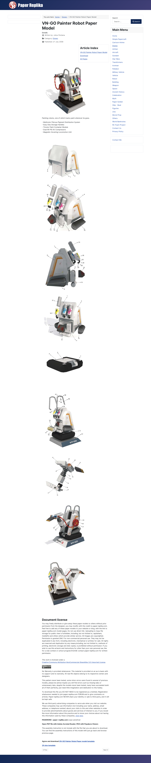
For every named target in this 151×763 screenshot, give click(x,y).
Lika (114, 112)
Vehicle (115, 75)
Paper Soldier (117, 102)
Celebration (116, 95)
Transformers (117, 62)
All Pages (83, 59)
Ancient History (118, 92)
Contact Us (116, 128)
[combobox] (121, 21)
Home (114, 36)
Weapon (115, 85)
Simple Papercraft (119, 39)
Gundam (115, 56)
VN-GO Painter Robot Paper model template (77, 741)
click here (79, 716)
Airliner (115, 49)
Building (115, 82)
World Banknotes (119, 122)
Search (115, 18)
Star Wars (116, 59)
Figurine (115, 108)
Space (114, 89)
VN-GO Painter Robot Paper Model (93, 52)
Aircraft (115, 52)
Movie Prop (116, 115)
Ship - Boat (116, 105)
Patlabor (115, 69)
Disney (55, 38)
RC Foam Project (118, 125)
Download (84, 56)
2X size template (48, 745)
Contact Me (117, 140)
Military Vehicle (118, 72)
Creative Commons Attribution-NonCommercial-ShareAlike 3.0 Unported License (73, 662)
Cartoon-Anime (118, 42)
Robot (114, 79)
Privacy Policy (117, 131)
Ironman (115, 65)
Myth (114, 98)
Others (115, 118)
